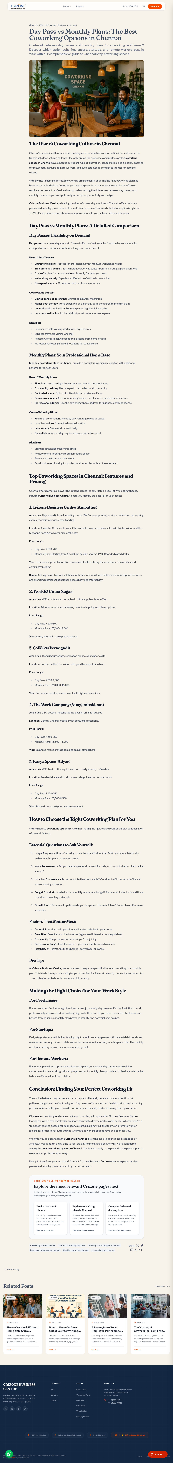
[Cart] (143, 6)
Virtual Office (81, 1411)
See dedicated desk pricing (119, 1230)
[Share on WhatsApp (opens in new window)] (136, 1250)
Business (62, 25)
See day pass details (44, 1230)
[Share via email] (140, 1250)
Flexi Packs (80, 1405)
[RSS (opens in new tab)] (25, 1408)
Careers (54, 1395)
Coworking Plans (83, 1395)
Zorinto (12, 1458)
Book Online (81, 1389)
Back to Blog (13, 1269)
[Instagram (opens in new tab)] (12, 1408)
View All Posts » (162, 1286)
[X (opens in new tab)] (5, 1408)
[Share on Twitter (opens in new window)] (137, 1245)
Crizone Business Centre (19, 1387)
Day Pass (80, 1400)
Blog (52, 1389)
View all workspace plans (83, 1230)
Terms (139, 1456)
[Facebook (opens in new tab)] (18, 1408)
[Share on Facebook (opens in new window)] (142, 1245)
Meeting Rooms (82, 1416)
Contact (54, 1400)
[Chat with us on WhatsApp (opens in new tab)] (9, 1454)
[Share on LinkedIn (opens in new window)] (131, 1250)
